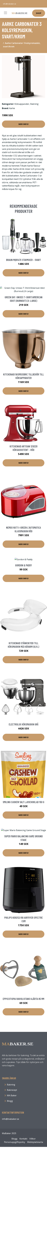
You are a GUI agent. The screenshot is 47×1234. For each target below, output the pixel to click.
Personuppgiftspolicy (14, 1142)
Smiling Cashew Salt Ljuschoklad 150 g (23, 802)
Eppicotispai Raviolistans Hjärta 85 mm (23, 998)
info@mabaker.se (9, 4)
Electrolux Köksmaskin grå (23, 724)
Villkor (32, 1138)
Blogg (10, 1101)
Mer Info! (23, 124)
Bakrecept (12, 1090)
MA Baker (12, 1095)
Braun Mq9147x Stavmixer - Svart (23, 259)
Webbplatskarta (35, 1142)
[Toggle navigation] (5, 12)
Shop (38, 13)
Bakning (34, 104)
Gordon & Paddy (23, 565)
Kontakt (23, 1138)
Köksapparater (21, 104)
